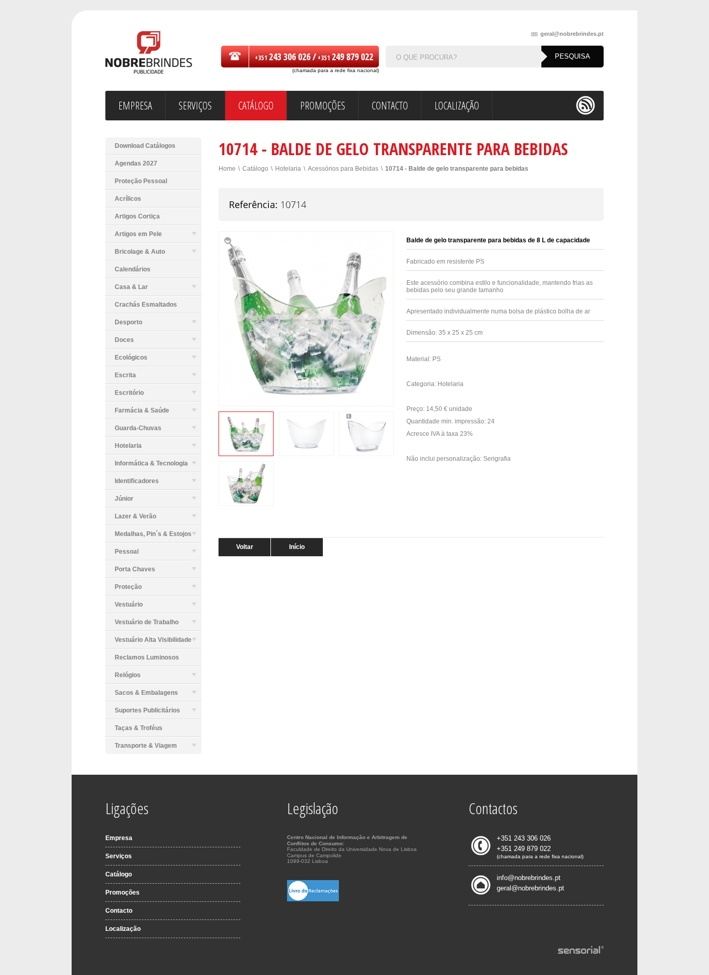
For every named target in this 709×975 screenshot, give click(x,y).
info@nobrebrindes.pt (529, 878)
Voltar (244, 547)
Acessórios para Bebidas (343, 168)
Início (297, 547)
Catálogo (255, 168)
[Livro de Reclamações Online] (313, 899)
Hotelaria (288, 168)
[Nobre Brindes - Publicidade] (148, 53)
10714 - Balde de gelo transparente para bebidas (456, 168)
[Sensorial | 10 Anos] (581, 950)
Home (227, 168)
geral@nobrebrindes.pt (572, 34)
